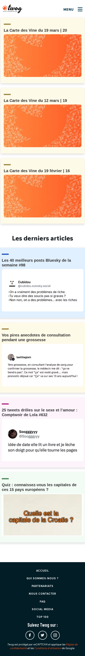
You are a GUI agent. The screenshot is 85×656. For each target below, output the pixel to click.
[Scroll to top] (76, 647)
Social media (42, 609)
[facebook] (30, 635)
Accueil (42, 570)
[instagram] (55, 635)
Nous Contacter (42, 593)
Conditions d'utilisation (47, 648)
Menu (69, 9)
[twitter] (42, 635)
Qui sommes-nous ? (42, 578)
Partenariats (42, 586)
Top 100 (43, 616)
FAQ (42, 601)
